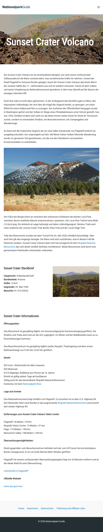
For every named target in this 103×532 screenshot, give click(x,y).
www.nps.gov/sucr (13, 486)
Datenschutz (47, 508)
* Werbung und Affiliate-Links (70, 508)
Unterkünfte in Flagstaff (15, 471)
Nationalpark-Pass (32, 384)
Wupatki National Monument (72, 403)
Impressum (32, 508)
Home (21, 508)
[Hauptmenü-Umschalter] (98, 7)
